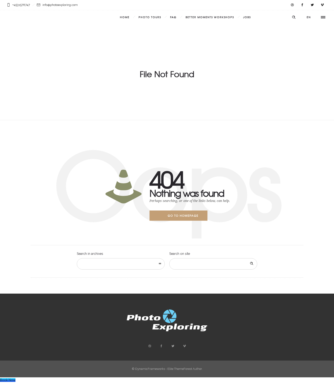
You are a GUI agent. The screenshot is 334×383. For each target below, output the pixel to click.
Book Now (7, 380)
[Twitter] (312, 5)
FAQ (173, 17)
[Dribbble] (292, 5)
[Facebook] (302, 5)
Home (125, 17)
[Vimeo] (322, 5)
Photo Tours (150, 17)
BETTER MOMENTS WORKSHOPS (210, 17)
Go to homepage (183, 216)
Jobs (247, 17)
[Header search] (293, 17)
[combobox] (121, 264)
